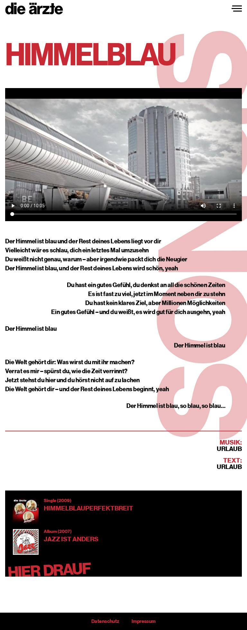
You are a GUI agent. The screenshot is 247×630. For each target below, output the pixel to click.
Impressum (144, 621)
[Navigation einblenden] (237, 9)
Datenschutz (105, 621)
